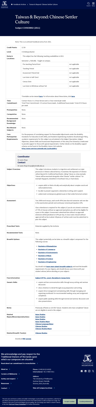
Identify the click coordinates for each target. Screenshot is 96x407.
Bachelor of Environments (48, 252)
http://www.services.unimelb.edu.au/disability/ (39, 148)
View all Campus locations (42, 388)
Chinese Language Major (44, 324)
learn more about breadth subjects (59, 266)
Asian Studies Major (42, 322)
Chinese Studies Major (43, 329)
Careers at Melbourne (9, 374)
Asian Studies (40, 314)
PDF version (27, 339)
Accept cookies (69, 401)
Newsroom (5, 383)
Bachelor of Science (45, 259)
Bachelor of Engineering (47, 262)
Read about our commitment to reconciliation (18, 363)
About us (4, 369)
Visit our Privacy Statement (17, 404)
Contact (4, 388)
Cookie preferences (85, 401)
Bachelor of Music (44, 256)
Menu (93, 6)
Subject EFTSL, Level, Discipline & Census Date (52, 278)
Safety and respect (8, 379)
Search (88, 6)
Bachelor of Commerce (46, 249)
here (41, 96)
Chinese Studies (41, 326)
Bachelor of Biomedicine (47, 246)
